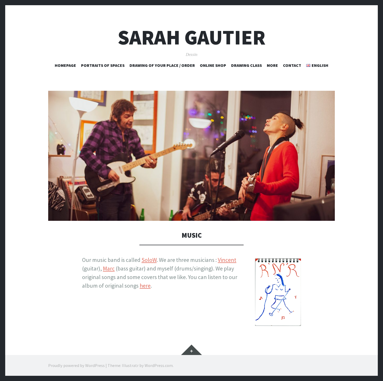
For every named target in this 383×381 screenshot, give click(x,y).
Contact (292, 65)
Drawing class (246, 65)
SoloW (149, 259)
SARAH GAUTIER (191, 37)
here (145, 285)
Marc (109, 268)
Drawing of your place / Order (162, 65)
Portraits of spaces (103, 65)
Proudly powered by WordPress (76, 365)
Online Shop (213, 65)
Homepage (65, 65)
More (272, 65)
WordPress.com (159, 365)
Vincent (227, 259)
